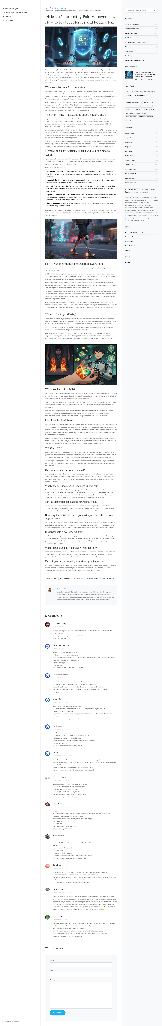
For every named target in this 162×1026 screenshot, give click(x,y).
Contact (128, 250)
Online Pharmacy (141, 33)
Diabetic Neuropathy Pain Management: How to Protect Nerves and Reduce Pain (146, 74)
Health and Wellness (141, 29)
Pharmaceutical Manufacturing (141, 42)
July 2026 (141, 138)
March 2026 (141, 156)
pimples (128, 109)
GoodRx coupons (146, 106)
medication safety (149, 92)
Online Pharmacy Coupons (141, 60)
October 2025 (141, 178)
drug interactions (141, 113)
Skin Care (141, 38)
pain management (78, 578)
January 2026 (141, 165)
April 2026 (141, 151)
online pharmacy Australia (134, 102)
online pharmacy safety (146, 117)
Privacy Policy (129, 241)
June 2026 (141, 142)
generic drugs (148, 102)
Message (53, 980)
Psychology (141, 56)
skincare (153, 109)
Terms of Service (131, 237)
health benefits (130, 99)
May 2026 (141, 147)
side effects (129, 113)
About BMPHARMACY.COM (134, 232)
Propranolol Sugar (10, 8)
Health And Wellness (59, 8)
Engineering (141, 51)
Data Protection (130, 246)
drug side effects (131, 117)
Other (141, 47)
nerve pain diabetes (65, 578)
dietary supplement (140, 95)
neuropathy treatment (108, 578)
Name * (52, 960)
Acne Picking (8, 20)
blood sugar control (92, 578)
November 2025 (141, 174)
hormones (129, 120)
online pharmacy (137, 92)
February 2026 (141, 160)
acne (127, 92)
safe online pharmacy (132, 106)
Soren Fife (61, 588)
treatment (129, 95)
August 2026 (141, 133)
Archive (127, 262)
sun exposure (137, 109)
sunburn (146, 109)
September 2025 (141, 183)
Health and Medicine (141, 24)
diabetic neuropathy (52, 578)
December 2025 (141, 169)
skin (139, 99)
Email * (52, 970)
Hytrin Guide (8, 16)
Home (47, 8)
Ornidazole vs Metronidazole (15, 12)
